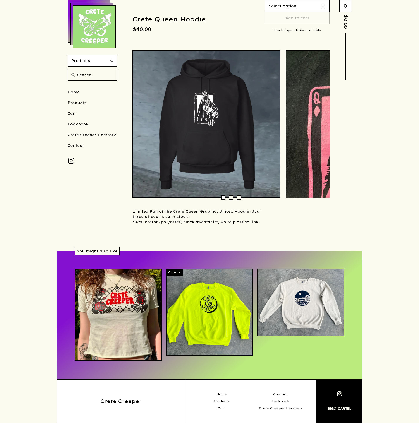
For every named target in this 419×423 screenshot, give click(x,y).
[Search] (73, 74)
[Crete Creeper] (94, 26)
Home (74, 92)
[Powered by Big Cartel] (339, 406)
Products (80, 60)
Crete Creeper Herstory (92, 135)
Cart (72, 113)
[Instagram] (71, 161)
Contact (76, 145)
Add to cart (297, 18)
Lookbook (78, 124)
